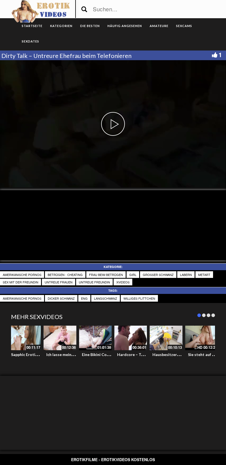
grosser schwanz (158, 274)
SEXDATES (30, 41)
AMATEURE (159, 26)
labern (186, 274)
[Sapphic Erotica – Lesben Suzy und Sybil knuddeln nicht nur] (24, 338)
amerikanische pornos (22, 274)
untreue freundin (94, 282)
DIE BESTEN (90, 26)
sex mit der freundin (20, 282)
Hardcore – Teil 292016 (138, 354)
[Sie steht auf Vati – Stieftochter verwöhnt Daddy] (201, 338)
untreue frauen (58, 282)
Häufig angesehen (124, 26)
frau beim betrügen (106, 274)
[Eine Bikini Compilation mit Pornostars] (95, 338)
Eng (84, 298)
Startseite (32, 26)
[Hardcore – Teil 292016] (130, 338)
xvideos (123, 282)
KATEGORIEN (61, 26)
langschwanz (105, 298)
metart (204, 274)
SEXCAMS (184, 26)
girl (132, 274)
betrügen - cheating (65, 274)
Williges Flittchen (139, 298)
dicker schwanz (61, 298)
